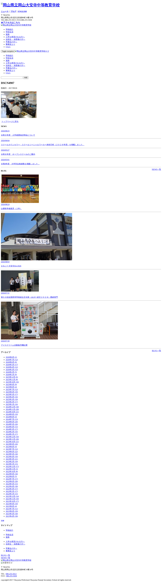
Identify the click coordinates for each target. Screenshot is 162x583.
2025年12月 (12, 377)
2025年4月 (12, 397)
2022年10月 (12, 471)
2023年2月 (12, 462)
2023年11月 (12, 439)
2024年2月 (12, 432)
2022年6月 (12, 481)
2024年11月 (12, 409)
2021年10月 (12, 501)
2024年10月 (12, 412)
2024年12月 (12, 407)
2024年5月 (12, 424)
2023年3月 (12, 459)
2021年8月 (11, 506)
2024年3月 (12, 429)
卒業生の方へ (11, 42)
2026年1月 (11, 375)
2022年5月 (12, 484)
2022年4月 (12, 486)
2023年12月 (12, 437)
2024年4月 (12, 427)
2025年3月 (12, 399)
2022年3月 (12, 489)
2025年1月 (12, 404)
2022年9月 (12, 474)
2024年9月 (12, 414)
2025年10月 (12, 382)
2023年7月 (12, 449)
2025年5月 (12, 394)
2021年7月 (12, 509)
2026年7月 (12, 360)
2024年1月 (12, 434)
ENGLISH (22, 11)
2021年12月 (12, 496)
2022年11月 (12, 469)
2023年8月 (11, 447)
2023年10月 (12, 442)
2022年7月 (12, 479)
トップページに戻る (10, 121)
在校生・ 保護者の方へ (15, 39)
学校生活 (9, 32)
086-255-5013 (11, 574)
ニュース (5, 11)
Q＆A (8, 47)
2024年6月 (12, 422)
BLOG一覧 (156, 351)
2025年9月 (11, 384)
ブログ (13, 11)
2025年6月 (12, 392)
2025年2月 (12, 402)
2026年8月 (11, 357)
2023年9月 (12, 444)
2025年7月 (12, 389)
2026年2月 (11, 372)
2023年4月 (12, 457)
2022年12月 (12, 467)
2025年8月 (11, 387)
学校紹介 (9, 29)
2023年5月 (12, 454)
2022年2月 (12, 491)
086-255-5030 (11, 576)
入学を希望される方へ (15, 37)
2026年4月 (12, 367)
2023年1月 (12, 464)
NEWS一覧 (156, 169)
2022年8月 (11, 476)
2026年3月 (12, 370)
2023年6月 (12, 452)
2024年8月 (11, 417)
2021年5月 (12, 514)
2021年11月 (12, 499)
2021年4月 (12, 516)
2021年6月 (12, 511)
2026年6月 (11, 362)
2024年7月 (12, 419)
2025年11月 (12, 380)
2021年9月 (12, 504)
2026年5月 (12, 365)
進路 (7, 34)
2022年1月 (12, 494)
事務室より (10, 44)
